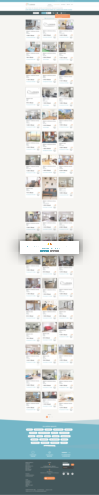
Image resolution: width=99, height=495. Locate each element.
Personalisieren (54, 251)
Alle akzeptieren (44, 251)
